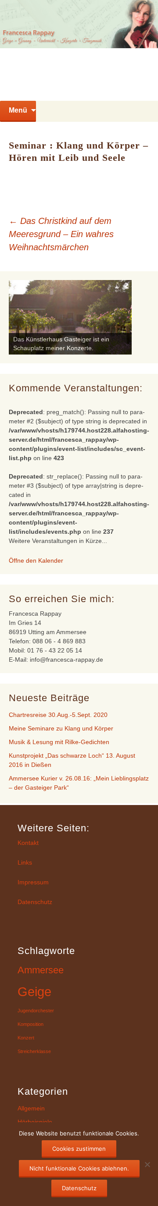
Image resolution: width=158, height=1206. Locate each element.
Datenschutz (35, 901)
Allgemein (31, 1108)
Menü (18, 110)
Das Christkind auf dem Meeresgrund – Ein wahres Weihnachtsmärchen (61, 234)
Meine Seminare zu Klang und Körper (61, 728)
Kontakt (28, 842)
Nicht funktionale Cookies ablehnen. (79, 1168)
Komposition (30, 1024)
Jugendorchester (36, 1010)
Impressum (33, 882)
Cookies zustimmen (79, 1148)
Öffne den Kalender (36, 560)
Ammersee (41, 970)
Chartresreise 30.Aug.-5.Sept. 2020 (58, 714)
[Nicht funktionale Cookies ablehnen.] (147, 1164)
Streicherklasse (34, 1051)
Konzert (26, 1037)
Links (25, 862)
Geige (34, 991)
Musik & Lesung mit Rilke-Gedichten (59, 741)
